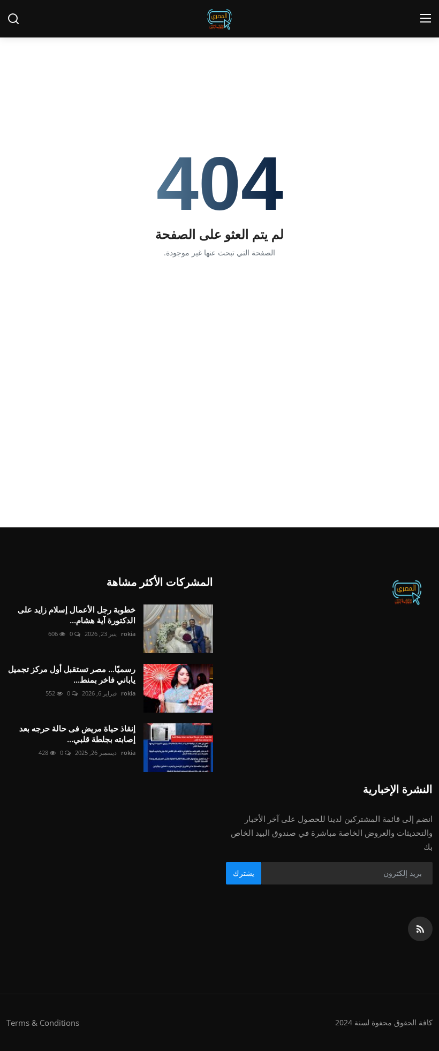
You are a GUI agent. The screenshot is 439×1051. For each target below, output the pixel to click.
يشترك (243, 873)
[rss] (420, 929)
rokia (128, 634)
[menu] (425, 19)
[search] (13, 19)
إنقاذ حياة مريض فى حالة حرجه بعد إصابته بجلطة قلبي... (77, 733)
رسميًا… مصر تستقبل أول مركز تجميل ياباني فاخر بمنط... (71, 674)
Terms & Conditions (42, 1022)
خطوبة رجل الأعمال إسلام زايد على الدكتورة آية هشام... (76, 614)
